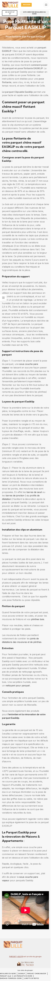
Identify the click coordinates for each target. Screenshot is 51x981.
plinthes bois (37, 619)
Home (24, 33)
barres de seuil (34, 492)
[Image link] (12, 944)
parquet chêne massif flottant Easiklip (23, 106)
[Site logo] (10, 4)
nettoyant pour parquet (17, 685)
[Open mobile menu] (46, 4)
